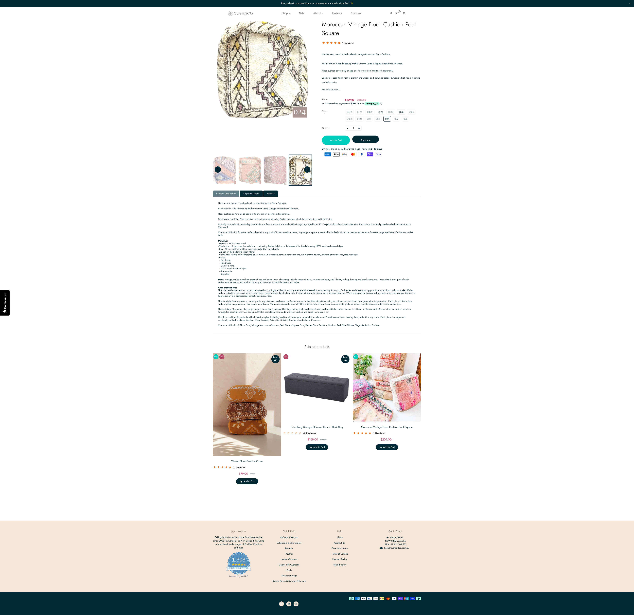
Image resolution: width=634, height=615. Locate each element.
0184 (390, 112)
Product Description (226, 193)
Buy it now (366, 140)
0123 (401, 112)
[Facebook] (281, 603)
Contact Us (339, 543)
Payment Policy (339, 559)
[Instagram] (296, 603)
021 (369, 119)
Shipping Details (251, 193)
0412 (349, 112)
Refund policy (339, 564)
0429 (369, 112)
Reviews (337, 13)
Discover (356, 13)
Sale (301, 13)
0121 (359, 119)
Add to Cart (249, 481)
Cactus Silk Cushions (289, 564)
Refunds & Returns (289, 537)
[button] (307, 169)
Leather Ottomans (289, 559)
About (317, 13)
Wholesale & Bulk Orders (289, 543)
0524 (380, 112)
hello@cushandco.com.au (396, 547)
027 (396, 119)
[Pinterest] (288, 603)
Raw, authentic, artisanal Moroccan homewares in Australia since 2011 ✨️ (317, 3)
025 (405, 119)
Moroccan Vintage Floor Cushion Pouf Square (387, 427)
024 (387, 119)
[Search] (404, 13)
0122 (349, 119)
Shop (285, 13)
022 (378, 119)
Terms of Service (340, 553)
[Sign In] (391, 13)
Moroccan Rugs (289, 575)
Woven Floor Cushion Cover (247, 461)
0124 (411, 112)
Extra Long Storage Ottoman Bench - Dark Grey (317, 427)
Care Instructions (340, 548)
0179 (359, 112)
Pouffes (289, 553)
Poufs (289, 570)
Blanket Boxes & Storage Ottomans (289, 581)
